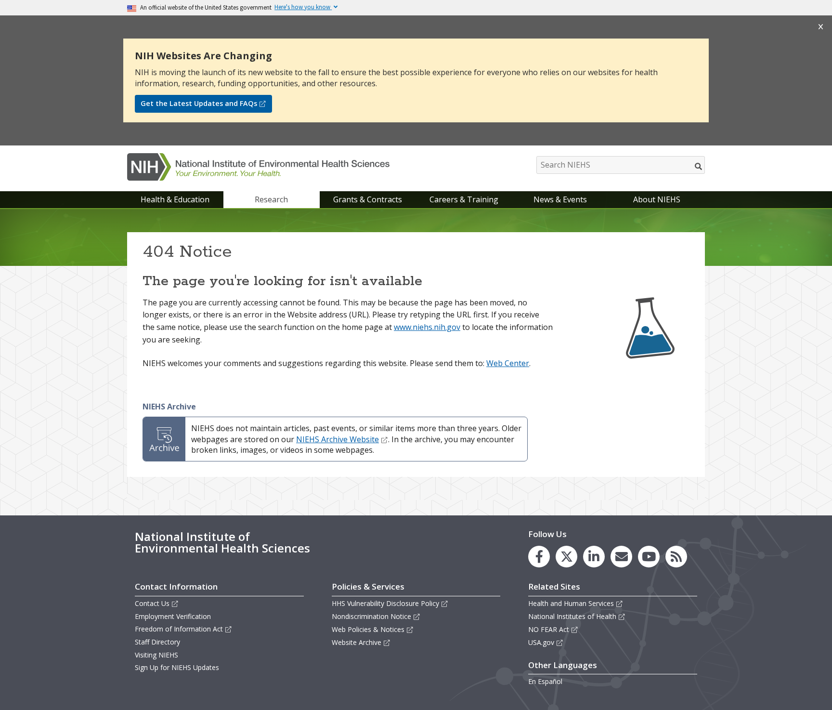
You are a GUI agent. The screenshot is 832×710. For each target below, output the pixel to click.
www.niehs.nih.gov (427, 327)
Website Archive (356, 642)
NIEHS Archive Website (337, 439)
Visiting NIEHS (156, 654)
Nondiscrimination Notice (371, 616)
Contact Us (152, 603)
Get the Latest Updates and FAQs (199, 103)
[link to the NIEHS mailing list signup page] (621, 556)
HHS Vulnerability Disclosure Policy (385, 603)
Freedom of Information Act (179, 628)
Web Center (507, 363)
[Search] (698, 166)
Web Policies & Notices (368, 629)
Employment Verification (173, 616)
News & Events (560, 199)
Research (271, 199)
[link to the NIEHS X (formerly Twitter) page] (566, 556)
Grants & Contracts (367, 199)
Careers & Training (463, 199)
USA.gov (541, 642)
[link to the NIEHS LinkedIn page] (594, 556)
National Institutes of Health (572, 616)
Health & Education (175, 199)
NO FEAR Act (548, 629)
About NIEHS (656, 199)
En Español (545, 681)
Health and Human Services (571, 603)
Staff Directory (157, 641)
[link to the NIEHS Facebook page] (539, 556)
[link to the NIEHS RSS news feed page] (676, 556)
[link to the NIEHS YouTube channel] (649, 556)
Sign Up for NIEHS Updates (177, 667)
